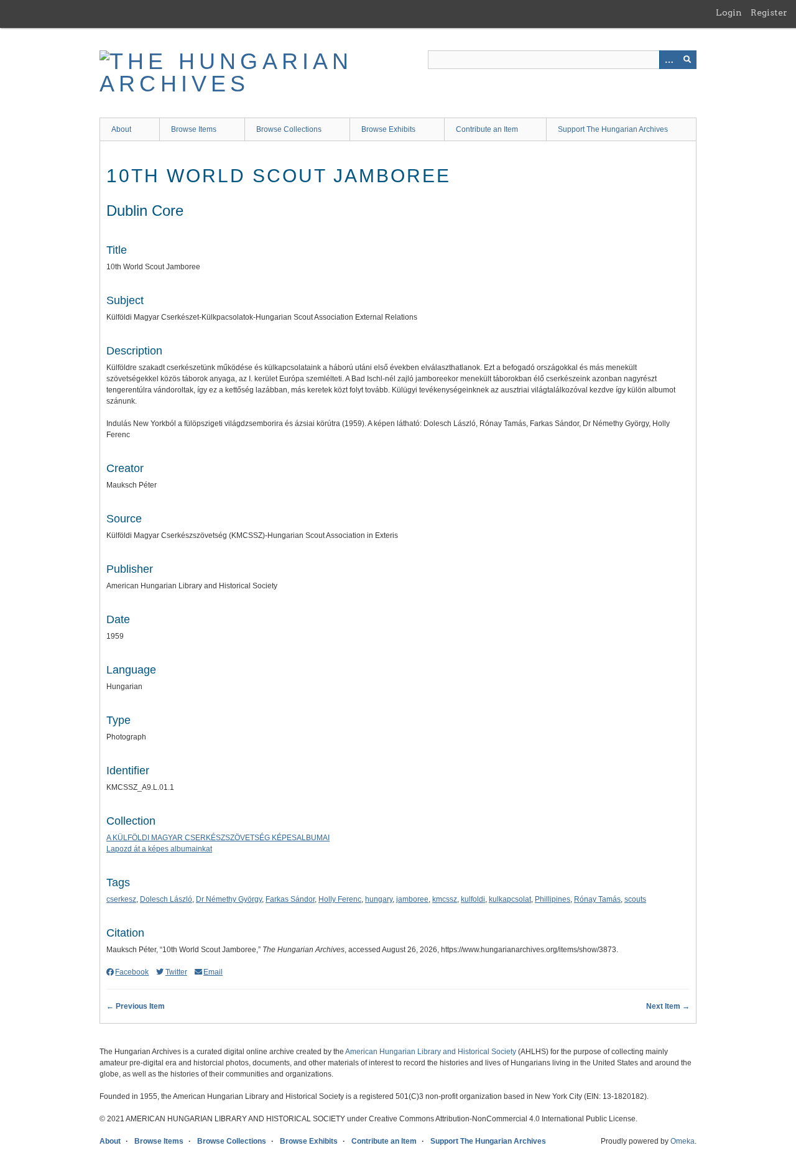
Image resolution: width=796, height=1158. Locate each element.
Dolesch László (166, 899)
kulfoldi (473, 899)
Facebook (132, 972)
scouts (635, 899)
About (121, 129)
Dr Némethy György (229, 899)
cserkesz (121, 899)
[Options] (668, 59)
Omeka (682, 1141)
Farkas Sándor (290, 899)
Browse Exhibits (388, 129)
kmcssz (444, 899)
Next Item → (668, 1006)
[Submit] (687, 59)
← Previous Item (135, 1006)
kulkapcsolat (510, 899)
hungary (378, 899)
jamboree (412, 899)
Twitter (176, 972)
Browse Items (193, 129)
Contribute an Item (487, 129)
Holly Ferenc (339, 899)
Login (729, 12)
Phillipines (552, 899)
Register (769, 12)
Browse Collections (289, 129)
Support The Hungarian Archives (613, 129)
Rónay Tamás (597, 899)
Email (213, 972)
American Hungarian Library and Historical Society (430, 1051)
